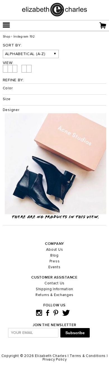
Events (54, 267)
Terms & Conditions (88, 356)
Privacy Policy (54, 359)
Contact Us (54, 283)
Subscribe (75, 333)
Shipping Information (54, 289)
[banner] (54, 15)
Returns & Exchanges (54, 295)
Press (54, 261)
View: (8, 63)
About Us (54, 250)
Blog (54, 255)
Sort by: (12, 45)
